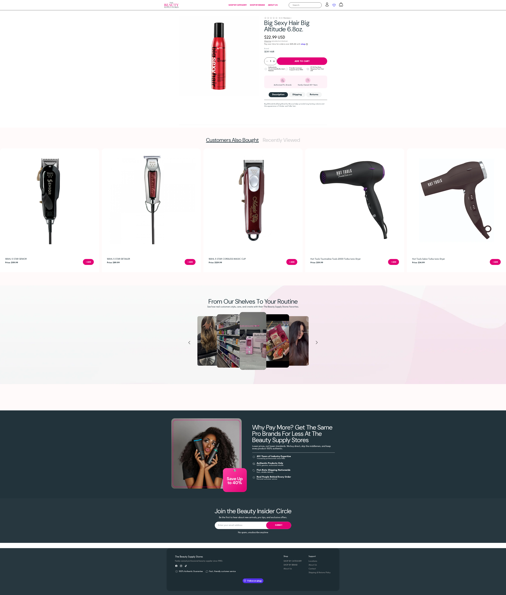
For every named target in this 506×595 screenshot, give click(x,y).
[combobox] (305, 5)
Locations (313, 561)
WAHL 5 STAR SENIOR (16, 259)
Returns (314, 94)
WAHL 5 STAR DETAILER (118, 259)
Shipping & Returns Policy (319, 573)
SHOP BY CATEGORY (293, 561)
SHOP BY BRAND (291, 565)
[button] (237, 5)
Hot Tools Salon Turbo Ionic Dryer (428, 259)
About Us (288, 569)
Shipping (267, 41)
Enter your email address (230, 525)
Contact (312, 569)
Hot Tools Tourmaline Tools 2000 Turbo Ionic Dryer (335, 259)
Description (278, 94)
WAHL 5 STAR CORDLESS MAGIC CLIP (227, 259)
